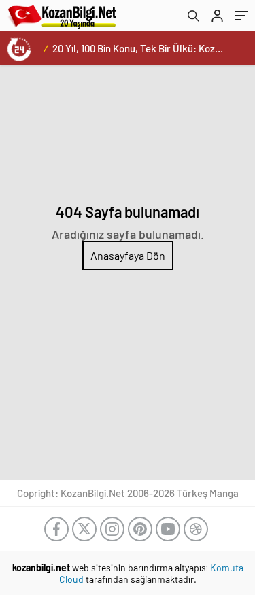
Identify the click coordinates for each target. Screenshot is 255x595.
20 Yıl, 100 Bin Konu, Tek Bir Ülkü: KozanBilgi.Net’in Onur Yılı (158, 48)
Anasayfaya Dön (127, 255)
